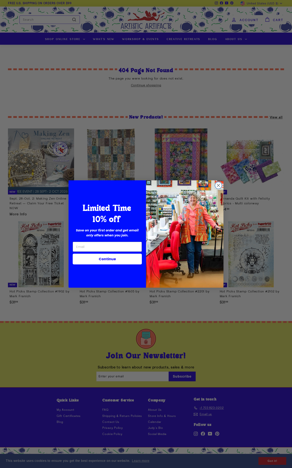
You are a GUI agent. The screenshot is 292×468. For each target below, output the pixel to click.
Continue (107, 258)
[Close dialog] (218, 185)
